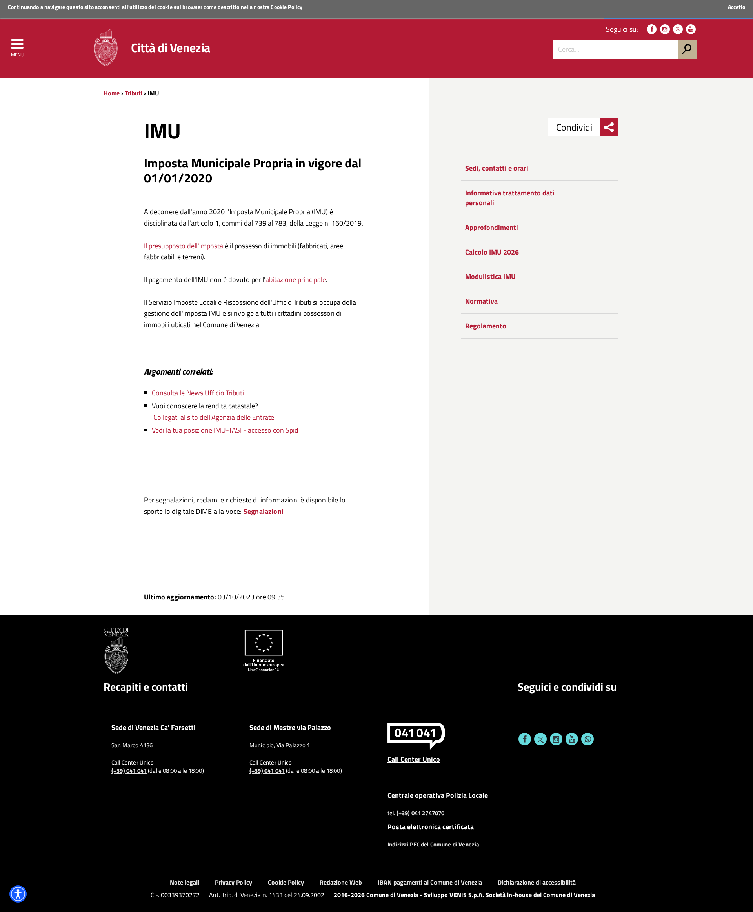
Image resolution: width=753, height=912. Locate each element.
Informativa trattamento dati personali (510, 197)
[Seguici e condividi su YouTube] (572, 739)
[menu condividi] (609, 127)
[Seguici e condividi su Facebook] (524, 739)
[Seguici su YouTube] (691, 29)
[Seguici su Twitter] (678, 29)
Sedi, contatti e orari (496, 168)
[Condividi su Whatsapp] (587, 739)
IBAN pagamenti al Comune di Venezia (430, 882)
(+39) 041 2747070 (421, 813)
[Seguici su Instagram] (665, 29)
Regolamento (485, 325)
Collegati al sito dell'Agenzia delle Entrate (213, 417)
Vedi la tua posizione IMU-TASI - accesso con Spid (225, 430)
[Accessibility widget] (18, 894)
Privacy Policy (233, 882)
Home (112, 93)
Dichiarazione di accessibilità (537, 882)
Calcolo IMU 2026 (492, 252)
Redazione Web (341, 882)
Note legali (184, 882)
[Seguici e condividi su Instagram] (556, 739)
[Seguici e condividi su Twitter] (540, 739)
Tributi (133, 93)
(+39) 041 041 (129, 770)
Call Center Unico (413, 759)
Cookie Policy (286, 7)
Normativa (481, 301)
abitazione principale (296, 279)
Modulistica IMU (490, 276)
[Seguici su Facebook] (652, 29)
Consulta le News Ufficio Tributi (198, 393)
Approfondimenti (491, 227)
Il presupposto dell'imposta (183, 245)
